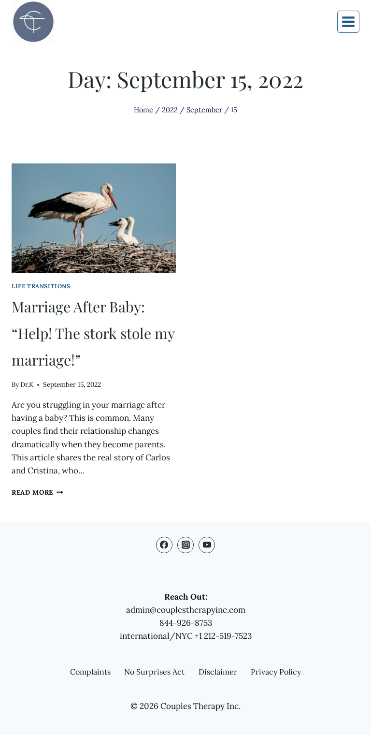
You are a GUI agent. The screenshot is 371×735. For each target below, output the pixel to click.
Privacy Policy (276, 671)
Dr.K (26, 384)
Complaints (90, 671)
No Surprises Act (154, 671)
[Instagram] (185, 545)
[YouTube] (207, 545)
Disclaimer (218, 671)
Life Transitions (41, 286)
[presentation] (94, 218)
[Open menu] (348, 22)
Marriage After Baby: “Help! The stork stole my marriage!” (93, 333)
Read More (37, 492)
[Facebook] (164, 545)
